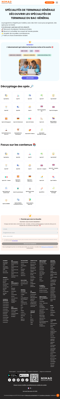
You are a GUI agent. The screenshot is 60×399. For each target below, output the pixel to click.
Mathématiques (24, 262)
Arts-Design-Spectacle (42, 273)
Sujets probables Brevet (52, 268)
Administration (53, 323)
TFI (31, 314)
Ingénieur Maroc (52, 343)
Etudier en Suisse (43, 290)
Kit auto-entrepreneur (42, 325)
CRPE (51, 321)
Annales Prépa (5, 289)
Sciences (41, 271)
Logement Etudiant (32, 299)
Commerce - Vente (43, 309)
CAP (22, 296)
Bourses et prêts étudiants (33, 296)
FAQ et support (14, 310)
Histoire (22, 264)
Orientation (13, 291)
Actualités (13, 311)
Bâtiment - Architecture (42, 311)
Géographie (23, 265)
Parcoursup (32, 262)
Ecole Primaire (24, 292)
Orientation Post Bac (52, 292)
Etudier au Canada (43, 288)
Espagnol (23, 273)
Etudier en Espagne (43, 292)
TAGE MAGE (52, 361)
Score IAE (52, 363)
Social (40, 277)
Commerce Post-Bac (53, 346)
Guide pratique (52, 314)
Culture (52, 328)
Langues (41, 280)
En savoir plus (15, 240)
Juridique (52, 329)
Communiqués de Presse (14, 314)
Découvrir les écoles (33, 273)
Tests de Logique (52, 365)
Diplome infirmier (23, 319)
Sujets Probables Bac (53, 271)
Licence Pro (23, 314)
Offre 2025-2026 (24, 282)
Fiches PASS (5, 320)
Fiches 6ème (6, 302)
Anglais (22, 272)
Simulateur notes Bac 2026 (5, 264)
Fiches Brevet (6, 310)
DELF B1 (31, 319)
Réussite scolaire (13, 289)
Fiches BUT (5, 319)
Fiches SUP (5, 322)
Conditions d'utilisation (33, 371)
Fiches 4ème (6, 305)
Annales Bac (6, 279)
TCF (31, 315)
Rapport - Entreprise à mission (13, 301)
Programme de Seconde (14, 276)
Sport (12, 293)
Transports (41, 301)
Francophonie (14, 298)
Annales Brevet (5, 281)
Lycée (51, 309)
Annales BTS (5, 287)
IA (11, 286)
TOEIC (31, 322)
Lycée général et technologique (24, 298)
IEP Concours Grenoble (53, 359)
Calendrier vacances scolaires (52, 289)
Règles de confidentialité (45, 371)
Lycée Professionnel (24, 301)
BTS (22, 305)
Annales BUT (5, 291)
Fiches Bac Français (5, 313)
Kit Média (13, 316)
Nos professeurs (14, 284)
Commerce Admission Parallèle (53, 350)
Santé (40, 275)
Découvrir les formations (33, 267)
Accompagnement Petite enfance (43, 322)
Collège (22, 294)
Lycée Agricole (24, 303)
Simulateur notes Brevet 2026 (5, 268)
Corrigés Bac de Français (53, 280)
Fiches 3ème (5, 307)
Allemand (23, 275)
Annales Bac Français (6, 284)
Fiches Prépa (5, 317)
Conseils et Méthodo (52, 264)
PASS (22, 317)
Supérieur (52, 310)
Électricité (41, 313)
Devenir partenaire (32, 286)
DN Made (23, 315)
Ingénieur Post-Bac (52, 340)
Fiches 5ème (6, 304)
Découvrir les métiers (33, 270)
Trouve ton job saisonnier (33, 305)
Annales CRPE (5, 294)
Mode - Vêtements (43, 303)
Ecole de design (32, 280)
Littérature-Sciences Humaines (41, 268)
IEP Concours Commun (53, 356)
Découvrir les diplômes (33, 264)
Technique (52, 337)
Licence (22, 312)
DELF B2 (32, 320)
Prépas (22, 310)
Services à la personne (42, 319)
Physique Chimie (23, 270)
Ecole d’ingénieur (32, 283)
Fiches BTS (5, 315)
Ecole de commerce (32, 276)
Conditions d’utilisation (45, 395)
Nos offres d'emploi (21, 371)
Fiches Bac (5, 309)
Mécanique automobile (42, 316)
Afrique (12, 296)
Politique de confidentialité (47, 247)
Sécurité (52, 336)
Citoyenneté (14, 294)
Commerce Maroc (53, 353)
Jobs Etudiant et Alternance (33, 302)
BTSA (22, 307)
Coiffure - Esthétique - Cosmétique (42, 306)
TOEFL (31, 324)
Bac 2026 (5, 271)
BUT (22, 309)
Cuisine (41, 299)
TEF (31, 317)
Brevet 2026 (5, 272)
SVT (22, 267)
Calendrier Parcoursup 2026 (53, 284)
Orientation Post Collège (53, 295)
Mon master (53, 297)
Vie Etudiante (33, 294)
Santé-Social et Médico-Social (53, 333)
